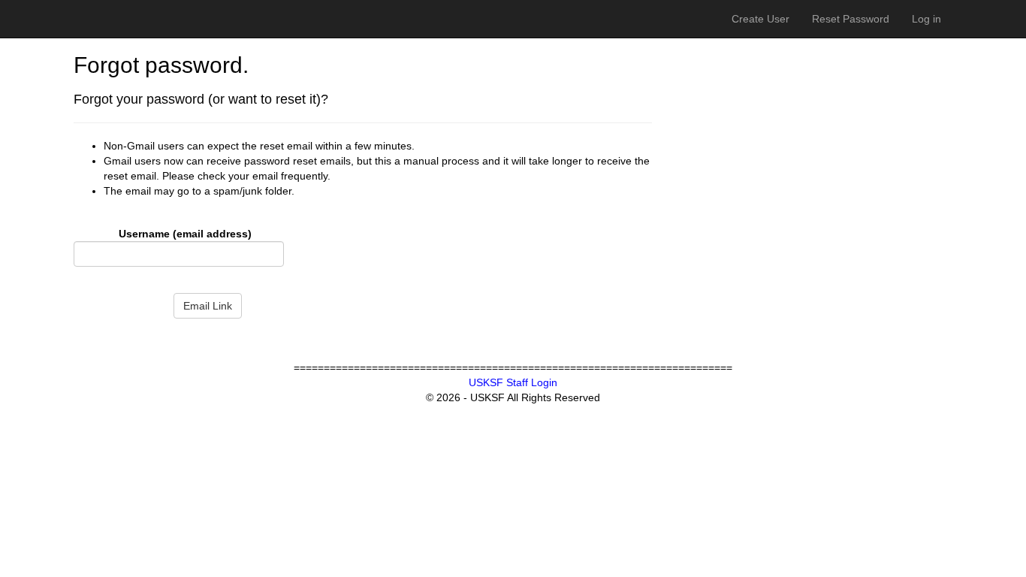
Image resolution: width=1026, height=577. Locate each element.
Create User (760, 19)
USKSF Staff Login (513, 382)
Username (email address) (185, 234)
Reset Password (850, 19)
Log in (926, 19)
